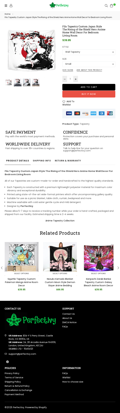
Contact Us (68, 313)
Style (65, 46)
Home (7, 14)
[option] (31, 51)
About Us (67, 318)
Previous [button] (8, 51)
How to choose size (72, 381)
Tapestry (85, 123)
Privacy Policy (12, 373)
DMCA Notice (69, 322)
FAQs (65, 326)
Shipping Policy (13, 381)
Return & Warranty (68, 160)
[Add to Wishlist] (35, 245)
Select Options (21, 273)
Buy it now (89, 94)
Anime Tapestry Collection (60, 220)
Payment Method (14, 394)
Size (64, 58)
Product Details (17, 160)
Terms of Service (14, 377)
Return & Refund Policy (17, 386)
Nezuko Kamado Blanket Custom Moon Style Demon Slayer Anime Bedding (21, 282)
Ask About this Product (89, 70)
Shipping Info (42, 160)
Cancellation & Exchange (18, 390)
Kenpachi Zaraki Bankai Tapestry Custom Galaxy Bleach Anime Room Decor (60, 282)
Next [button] (53, 51)
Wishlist (66, 377)
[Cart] (111, 5)
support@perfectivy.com (22, 353)
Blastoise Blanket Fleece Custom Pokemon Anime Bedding (98, 282)
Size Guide (67, 70)
